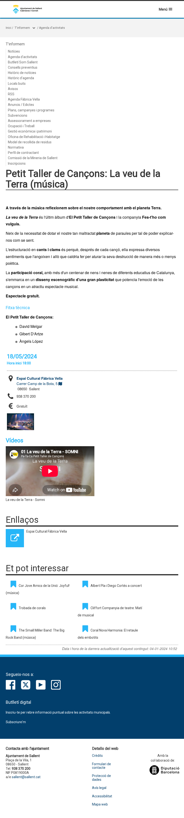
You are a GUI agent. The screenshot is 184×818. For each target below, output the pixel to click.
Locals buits (17, 83)
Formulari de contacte (101, 766)
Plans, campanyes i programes (31, 110)
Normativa (16, 147)
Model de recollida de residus (30, 142)
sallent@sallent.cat (26, 777)
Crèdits (97, 756)
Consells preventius (22, 67)
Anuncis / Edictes (21, 105)
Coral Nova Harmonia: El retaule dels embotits (108, 633)
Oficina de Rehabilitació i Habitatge (34, 137)
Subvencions (17, 115)
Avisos (13, 89)
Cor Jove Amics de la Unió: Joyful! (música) (37, 589)
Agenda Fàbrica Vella (24, 99)
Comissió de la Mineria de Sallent (33, 158)
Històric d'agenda (21, 78)
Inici (8, 28)
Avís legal (99, 788)
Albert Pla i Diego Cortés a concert (116, 586)
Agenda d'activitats (52, 28)
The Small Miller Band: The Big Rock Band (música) (35, 633)
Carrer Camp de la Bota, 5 (40, 381)
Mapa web (100, 804)
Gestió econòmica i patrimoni (30, 131)
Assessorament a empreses (29, 121)
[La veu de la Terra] (20, 421)
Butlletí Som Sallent (23, 62)
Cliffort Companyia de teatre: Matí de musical (110, 611)
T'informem (22, 28)
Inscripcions (17, 163)
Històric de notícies (22, 73)
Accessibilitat (102, 796)
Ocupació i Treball (21, 126)
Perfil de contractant (23, 153)
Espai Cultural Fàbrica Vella (46, 531)
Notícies (14, 51)
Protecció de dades (101, 777)
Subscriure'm (16, 722)
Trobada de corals (32, 608)
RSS (11, 94)
